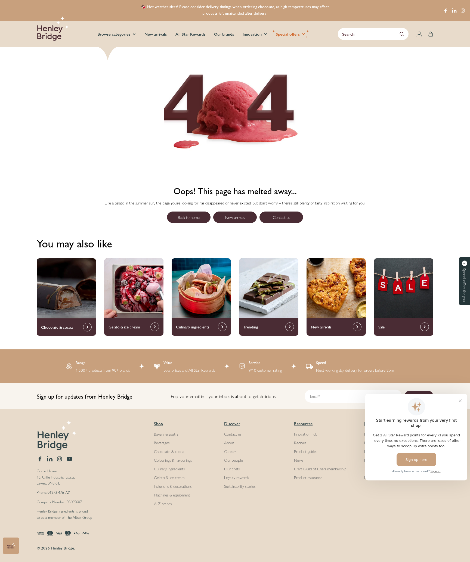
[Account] (419, 34)
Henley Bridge (62, 548)
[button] (464, 281)
